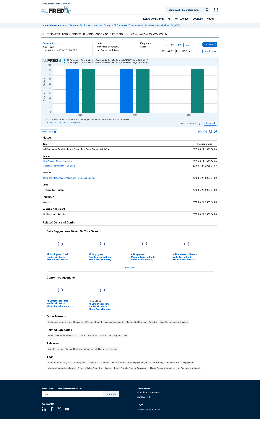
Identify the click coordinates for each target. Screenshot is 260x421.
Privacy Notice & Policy (148, 409)
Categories (182, 19)
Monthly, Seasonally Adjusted (174, 322)
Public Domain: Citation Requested (130, 368)
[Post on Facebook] (205, 131)
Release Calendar (153, 19)
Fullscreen (209, 123)
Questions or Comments (148, 392)
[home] (56, 9)
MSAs (82, 335)
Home (43, 25)
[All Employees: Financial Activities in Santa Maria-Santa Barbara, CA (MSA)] (186, 244)
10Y (179, 45)
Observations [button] (50, 43)
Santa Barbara (54, 362)
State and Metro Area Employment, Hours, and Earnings (85, 25)
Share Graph (48, 131)
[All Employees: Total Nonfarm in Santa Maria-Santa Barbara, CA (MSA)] (60, 290)
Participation (80, 362)
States (103, 335)
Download (209, 51)
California (92, 335)
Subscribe (111, 394)
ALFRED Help (143, 397)
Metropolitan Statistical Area (61, 368)
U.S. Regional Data (118, 335)
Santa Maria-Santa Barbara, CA (62, 335)
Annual (108, 368)
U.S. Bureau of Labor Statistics (57, 161)
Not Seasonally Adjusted (188, 368)
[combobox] (188, 9)
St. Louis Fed (173, 362)
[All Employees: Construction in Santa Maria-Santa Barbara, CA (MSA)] (102, 244)
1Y (166, 45)
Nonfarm (93, 362)
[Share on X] (200, 131)
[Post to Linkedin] (215, 131)
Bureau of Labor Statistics (90, 368)
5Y (172, 45)
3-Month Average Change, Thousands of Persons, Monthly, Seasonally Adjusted (85, 322)
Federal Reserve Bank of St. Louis (59, 166)
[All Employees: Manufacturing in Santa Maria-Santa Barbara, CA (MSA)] (144, 244)
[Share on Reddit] (210, 131)
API (169, 19)
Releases (52, 25)
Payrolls (67, 362)
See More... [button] (131, 267)
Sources (198, 19)
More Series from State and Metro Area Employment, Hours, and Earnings (82, 349)
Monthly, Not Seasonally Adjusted (141, 322)
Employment (188, 362)
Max (188, 45)
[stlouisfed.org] (55, 3)
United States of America (162, 368)
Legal (140, 404)
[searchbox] (188, 10)
